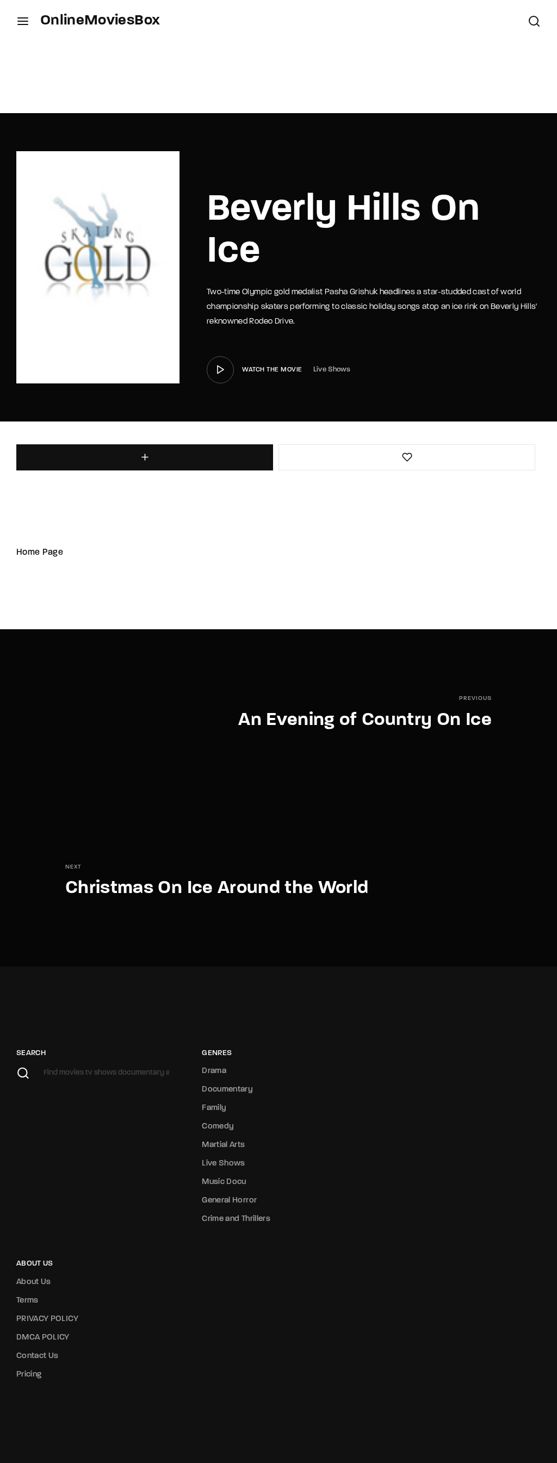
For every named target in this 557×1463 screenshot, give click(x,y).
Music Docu (224, 1182)
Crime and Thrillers (236, 1219)
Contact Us (37, 1356)
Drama (214, 1071)
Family (214, 1108)
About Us (33, 1282)
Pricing (28, 1375)
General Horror (229, 1201)
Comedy (218, 1127)
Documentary (227, 1090)
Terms (27, 1301)
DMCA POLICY (43, 1338)
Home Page (39, 552)
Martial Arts (223, 1145)
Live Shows (332, 369)
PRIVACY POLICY (47, 1319)
